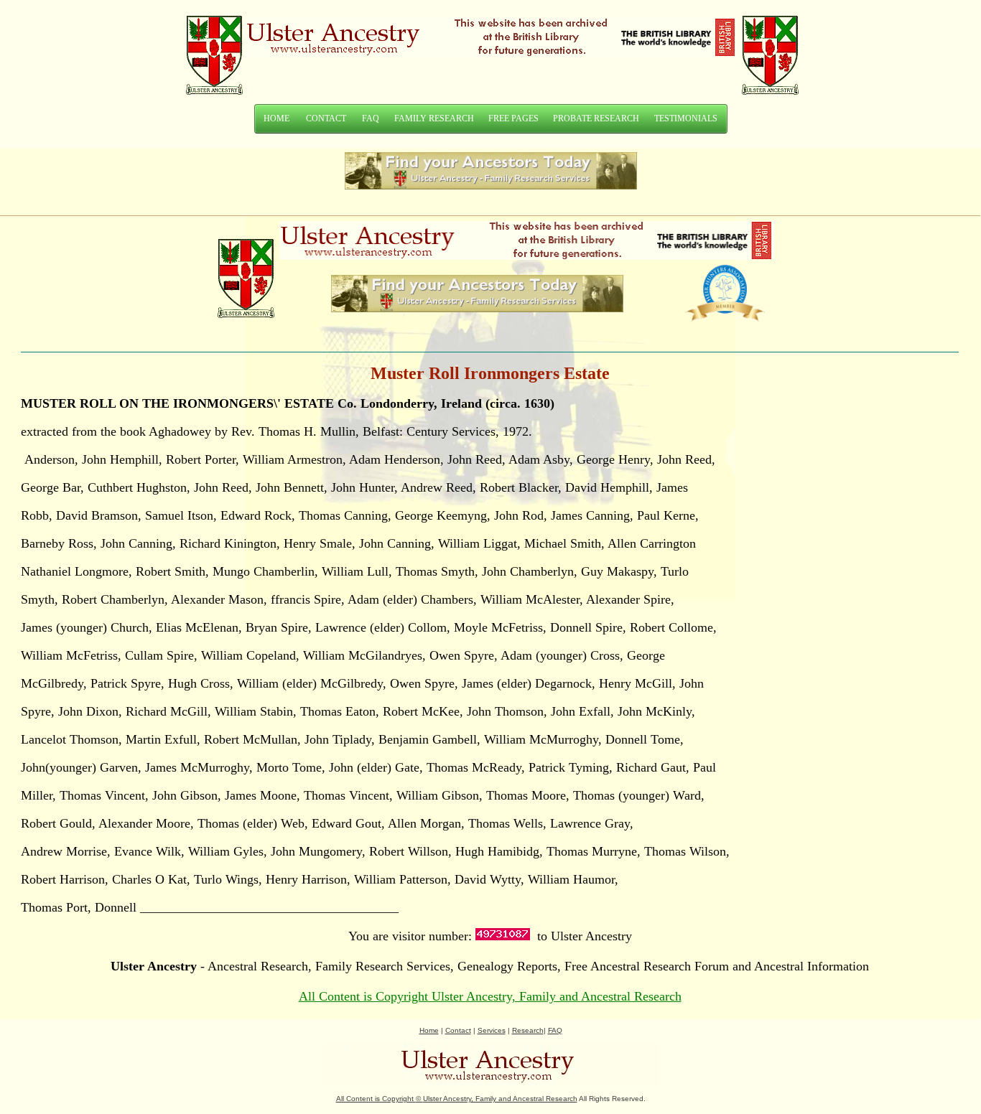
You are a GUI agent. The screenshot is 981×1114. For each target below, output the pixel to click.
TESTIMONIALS (685, 118)
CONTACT (326, 118)
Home (429, 1030)
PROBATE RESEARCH (596, 118)
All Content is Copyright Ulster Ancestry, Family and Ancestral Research (490, 996)
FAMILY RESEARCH (434, 118)
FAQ (370, 118)
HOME (276, 118)
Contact (458, 1030)
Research (528, 1030)
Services (492, 1030)
